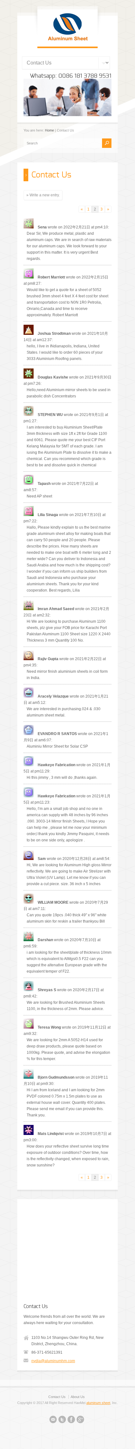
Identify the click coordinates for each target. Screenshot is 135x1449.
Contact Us (57, 1397)
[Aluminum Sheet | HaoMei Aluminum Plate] (67, 40)
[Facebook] (71, 1420)
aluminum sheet (98, 1403)
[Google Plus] (80, 1420)
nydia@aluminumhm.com (53, 1361)
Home (49, 130)
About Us (78, 1397)
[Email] (53, 1420)
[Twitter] (62, 1420)
